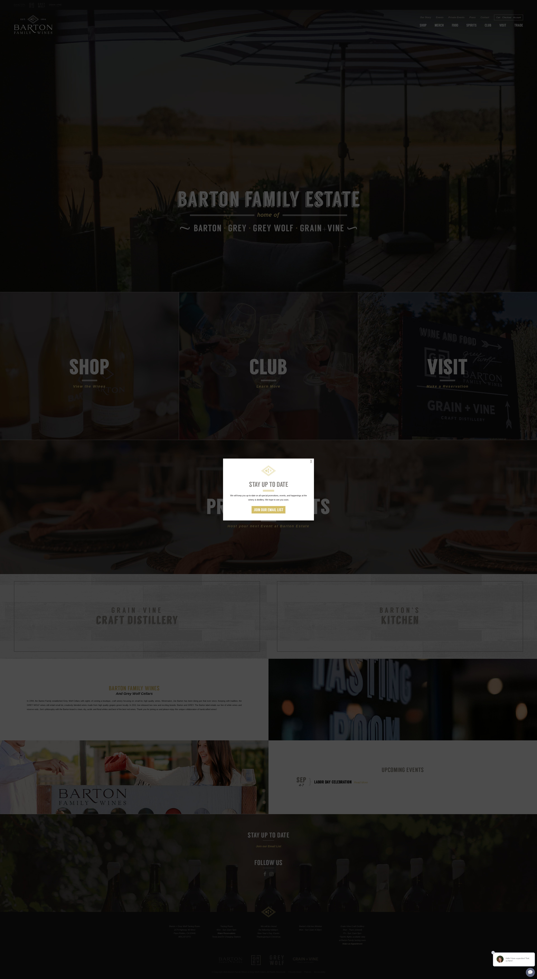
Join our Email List (268, 510)
